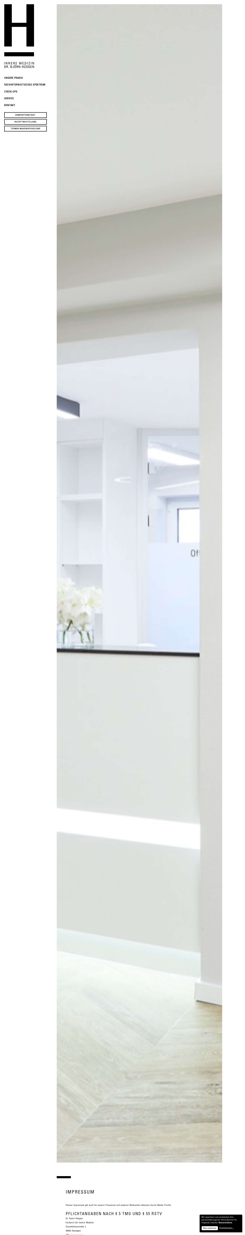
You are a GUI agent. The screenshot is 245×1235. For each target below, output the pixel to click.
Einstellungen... (226, 1228)
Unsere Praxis (13, 78)
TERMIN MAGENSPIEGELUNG (25, 129)
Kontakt (9, 105)
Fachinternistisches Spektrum (24, 85)
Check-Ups (10, 92)
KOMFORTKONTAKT (25, 115)
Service (9, 98)
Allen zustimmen (210, 1228)
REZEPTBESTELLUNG (26, 122)
